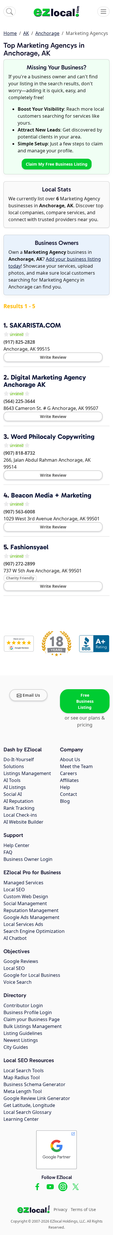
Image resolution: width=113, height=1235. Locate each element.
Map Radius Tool (21, 1077)
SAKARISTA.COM (35, 325)
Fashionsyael (29, 547)
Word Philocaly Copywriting (52, 436)
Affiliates (69, 780)
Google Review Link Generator (36, 1098)
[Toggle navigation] (103, 11)
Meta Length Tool (22, 1091)
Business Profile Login (27, 1012)
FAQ (7, 852)
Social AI (12, 794)
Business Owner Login (27, 859)
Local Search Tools (23, 1070)
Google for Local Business (31, 975)
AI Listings (14, 787)
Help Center (16, 845)
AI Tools (12, 780)
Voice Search (17, 982)
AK (26, 33)
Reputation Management (31, 910)
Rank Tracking (18, 808)
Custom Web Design (25, 896)
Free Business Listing (85, 701)
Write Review (53, 357)
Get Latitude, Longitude (29, 1105)
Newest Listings (20, 1040)
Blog (65, 801)
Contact (68, 794)
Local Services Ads (23, 924)
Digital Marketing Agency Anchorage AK (44, 381)
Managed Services (23, 882)
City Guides (15, 1047)
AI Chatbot (15, 938)
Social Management (25, 903)
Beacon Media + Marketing (51, 495)
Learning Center (21, 1119)
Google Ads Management (31, 917)
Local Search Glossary (27, 1112)
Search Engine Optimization (34, 931)
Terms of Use (83, 1209)
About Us (70, 759)
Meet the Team (76, 766)
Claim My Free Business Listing (57, 164)
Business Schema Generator (34, 1084)
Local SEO (14, 889)
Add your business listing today (54, 262)
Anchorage (47, 33)
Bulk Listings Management (32, 1026)
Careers (68, 773)
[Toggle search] (9, 11)
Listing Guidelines (22, 1033)
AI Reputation (18, 801)
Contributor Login (23, 1005)
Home (10, 33)
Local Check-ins (20, 815)
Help (65, 787)
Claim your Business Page (31, 1019)
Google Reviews (20, 961)
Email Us (31, 695)
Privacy (60, 1209)
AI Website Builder (23, 822)
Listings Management (27, 773)
